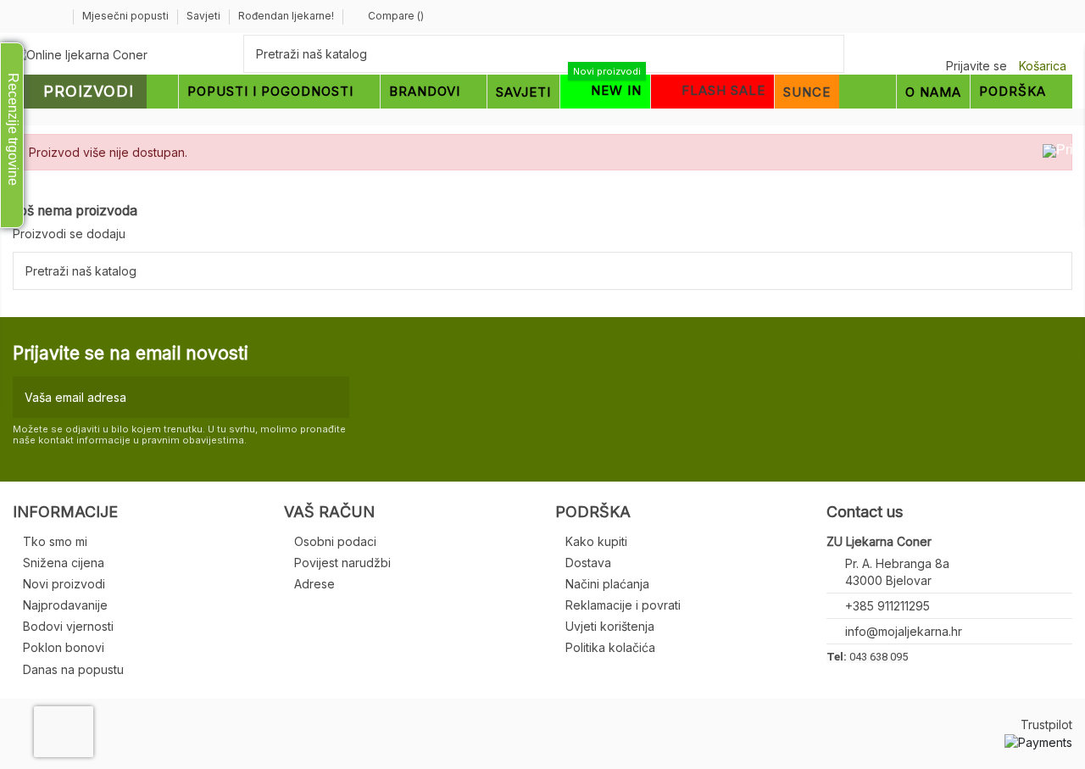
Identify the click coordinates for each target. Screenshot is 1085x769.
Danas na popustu (73, 669)
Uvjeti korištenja (609, 626)
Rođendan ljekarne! (286, 15)
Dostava (588, 562)
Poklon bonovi (63, 647)
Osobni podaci (335, 541)
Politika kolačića (610, 647)
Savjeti (204, 15)
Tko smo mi (55, 541)
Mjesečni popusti (126, 15)
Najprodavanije (65, 605)
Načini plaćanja (607, 584)
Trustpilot (1046, 724)
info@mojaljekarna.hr (903, 631)
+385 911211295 (887, 606)
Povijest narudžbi (342, 562)
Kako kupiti (596, 541)
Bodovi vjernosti (68, 626)
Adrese (314, 584)
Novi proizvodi (64, 584)
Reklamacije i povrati (623, 605)
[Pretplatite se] (332, 397)
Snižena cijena (63, 562)
